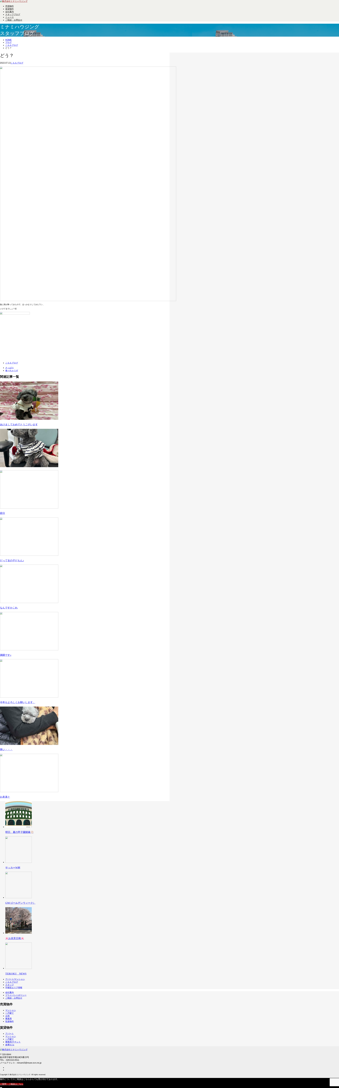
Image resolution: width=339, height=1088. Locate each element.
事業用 (8, 1019)
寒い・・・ (6, 749)
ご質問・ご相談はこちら (11, 1084)
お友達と (5, 796)
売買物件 (9, 6)
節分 (2, 513)
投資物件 (9, 1021)
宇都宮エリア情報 (13, 987)
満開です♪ (5, 655)
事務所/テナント (13, 1042)
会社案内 (9, 12)
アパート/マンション (15, 979)
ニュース (9, 17)
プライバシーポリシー (15, 995)
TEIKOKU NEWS (15, 973)
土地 (7, 1016)
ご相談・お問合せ (13, 20)
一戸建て (9, 1013)
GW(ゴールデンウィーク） (20, 903)
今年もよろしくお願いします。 (17, 702)
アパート (9, 1033)
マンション (10, 1010)
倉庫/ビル (9, 1045)
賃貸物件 (9, 9)
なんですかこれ (9, 607)
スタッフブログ (12, 14)
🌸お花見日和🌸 (14, 938)
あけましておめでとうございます (19, 424)
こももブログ (17, 63)
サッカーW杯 (12, 867)
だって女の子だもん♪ (12, 560)
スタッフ (9, 985)
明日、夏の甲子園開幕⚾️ (19, 832)
